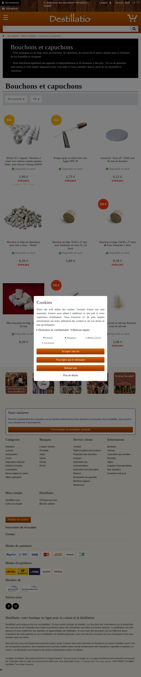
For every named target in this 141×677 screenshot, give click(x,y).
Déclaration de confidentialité (54, 330)
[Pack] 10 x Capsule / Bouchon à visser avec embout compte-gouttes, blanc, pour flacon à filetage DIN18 (23, 161)
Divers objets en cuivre (17, 473)
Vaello (42, 458)
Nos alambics (114, 469)
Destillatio (46, 493)
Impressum (78, 485)
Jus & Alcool (13, 36)
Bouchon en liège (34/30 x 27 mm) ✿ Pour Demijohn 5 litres (117, 244)
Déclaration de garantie (85, 477)
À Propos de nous (48, 500)
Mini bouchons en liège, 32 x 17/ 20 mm (23, 325)
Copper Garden (47, 446)
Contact (77, 446)
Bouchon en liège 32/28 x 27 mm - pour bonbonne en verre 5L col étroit (70, 245)
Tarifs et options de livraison (87, 450)
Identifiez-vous (13, 500)
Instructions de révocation (86, 469)
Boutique (111, 446)
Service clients (83, 439)
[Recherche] (134, 29)
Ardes (42, 454)
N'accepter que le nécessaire (70, 359)
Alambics (10, 446)
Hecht (42, 465)
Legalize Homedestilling (119, 465)
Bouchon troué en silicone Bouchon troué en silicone (117, 325)
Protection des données (85, 454)
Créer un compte (14, 504)
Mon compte (14, 493)
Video (110, 462)
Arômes (111, 450)
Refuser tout (70, 368)
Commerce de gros (116, 473)
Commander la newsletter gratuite (70, 429)
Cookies (77, 458)
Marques (45, 439)
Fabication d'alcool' (15, 462)
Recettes (111, 458)
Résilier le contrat (18, 519)
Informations (115, 439)
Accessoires (12, 454)
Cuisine (9, 450)
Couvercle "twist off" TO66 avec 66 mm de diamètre (117, 160)
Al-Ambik (43, 450)
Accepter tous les (70, 351)
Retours (77, 473)
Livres (9, 458)
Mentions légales (81, 481)
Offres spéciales (13, 477)
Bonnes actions (47, 504)
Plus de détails (70, 375)
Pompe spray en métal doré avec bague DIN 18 (70, 160)
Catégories (13, 439)
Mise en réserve (28, 36)
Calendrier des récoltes (119, 454)
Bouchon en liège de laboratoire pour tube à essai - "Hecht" (23, 244)
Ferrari (42, 462)
